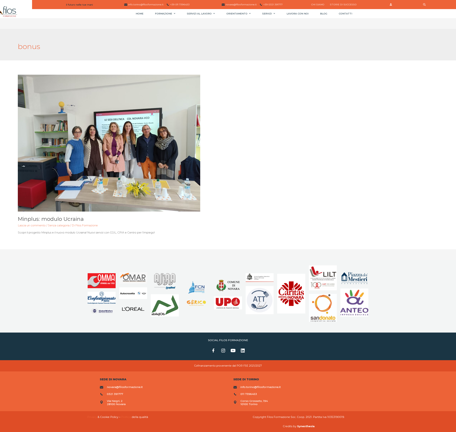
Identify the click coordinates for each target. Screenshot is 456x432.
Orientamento (236, 13)
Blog (323, 13)
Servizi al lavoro (199, 13)
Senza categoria (58, 225)
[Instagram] (223, 350)
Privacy (92, 417)
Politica (126, 417)
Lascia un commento (32, 225)
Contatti (345, 13)
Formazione (163, 13)
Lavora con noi (298, 13)
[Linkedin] (242, 350)
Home (139, 13)
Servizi (267, 13)
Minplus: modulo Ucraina (51, 219)
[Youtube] (233, 350)
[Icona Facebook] (213, 350)
